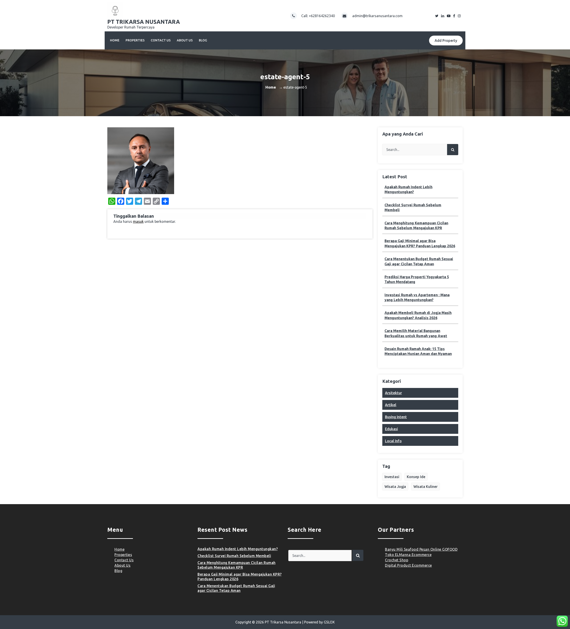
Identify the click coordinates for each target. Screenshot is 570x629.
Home (114, 40)
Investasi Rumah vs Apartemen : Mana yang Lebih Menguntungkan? (417, 297)
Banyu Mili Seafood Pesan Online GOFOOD (421, 549)
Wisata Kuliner (425, 487)
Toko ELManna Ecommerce (408, 555)
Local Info (393, 441)
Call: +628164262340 (318, 16)
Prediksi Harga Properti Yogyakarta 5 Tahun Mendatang (417, 279)
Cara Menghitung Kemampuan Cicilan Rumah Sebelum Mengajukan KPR (416, 225)
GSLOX (329, 622)
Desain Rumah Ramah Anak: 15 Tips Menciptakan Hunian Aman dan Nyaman (418, 351)
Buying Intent (396, 417)
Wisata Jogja (395, 487)
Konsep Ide (416, 477)
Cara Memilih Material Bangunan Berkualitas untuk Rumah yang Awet (416, 333)
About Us (185, 40)
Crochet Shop (396, 560)
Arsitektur (393, 393)
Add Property (446, 41)
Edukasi (391, 429)
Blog (203, 40)
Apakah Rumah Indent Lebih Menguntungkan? (408, 189)
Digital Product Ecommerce (408, 565)
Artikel (390, 405)
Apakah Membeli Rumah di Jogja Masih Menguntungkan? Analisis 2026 (418, 315)
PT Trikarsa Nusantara (283, 622)
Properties (135, 40)
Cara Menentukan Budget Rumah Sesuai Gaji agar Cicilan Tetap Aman (419, 261)
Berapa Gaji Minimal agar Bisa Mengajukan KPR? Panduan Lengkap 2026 (420, 243)
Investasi (392, 477)
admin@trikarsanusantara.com (377, 16)
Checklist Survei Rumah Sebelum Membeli (413, 207)
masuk (138, 221)
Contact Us (161, 40)
